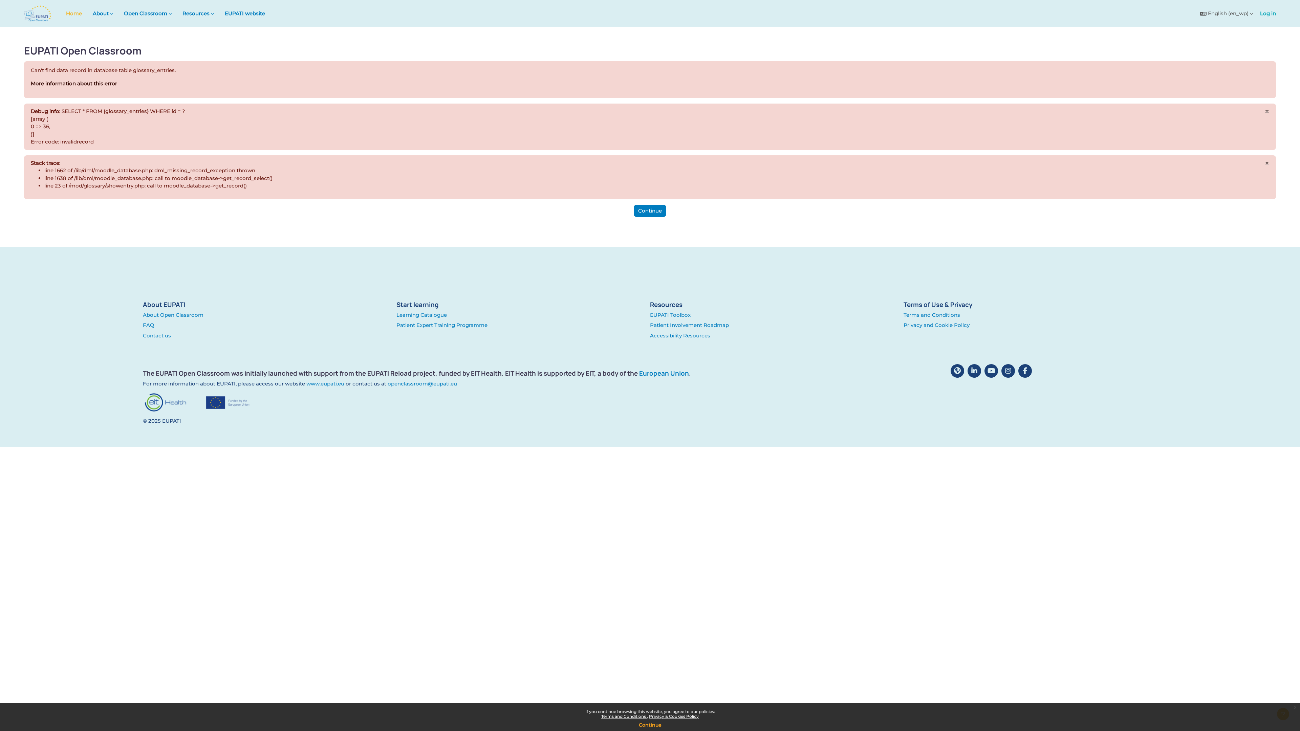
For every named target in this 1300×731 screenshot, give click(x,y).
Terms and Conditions (624, 716)
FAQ (148, 325)
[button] (1226, 13)
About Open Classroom (173, 315)
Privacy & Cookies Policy (674, 716)
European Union (664, 373)
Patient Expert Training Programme (442, 325)
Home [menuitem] (74, 13)
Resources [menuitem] (196, 13)
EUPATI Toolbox (670, 315)
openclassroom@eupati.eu (422, 383)
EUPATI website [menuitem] (245, 13)
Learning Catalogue (421, 315)
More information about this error (74, 83)
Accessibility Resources (680, 335)
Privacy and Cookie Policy (937, 325)
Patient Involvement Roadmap (689, 325)
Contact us (157, 335)
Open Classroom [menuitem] (145, 13)
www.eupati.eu (325, 383)
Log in (1268, 13)
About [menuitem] (101, 13)
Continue (650, 725)
